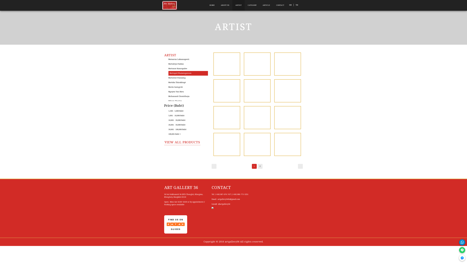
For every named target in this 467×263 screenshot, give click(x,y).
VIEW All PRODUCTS (182, 142)
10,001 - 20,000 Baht (176, 120)
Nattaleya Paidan (176, 64)
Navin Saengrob (175, 87)
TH (297, 5)
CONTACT (280, 5)
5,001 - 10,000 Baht (176, 115)
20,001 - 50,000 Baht (176, 124)
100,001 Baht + (174, 134)
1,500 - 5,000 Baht (176, 111)
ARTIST (238, 5)
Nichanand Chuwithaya (178, 96)
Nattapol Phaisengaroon (180, 73)
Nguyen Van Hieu (176, 91)
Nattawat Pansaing (177, 77)
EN (290, 5)
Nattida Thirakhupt (177, 82)
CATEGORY (252, 5)
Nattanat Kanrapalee (177, 68)
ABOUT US (225, 5)
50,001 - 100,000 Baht (177, 129)
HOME (212, 5)
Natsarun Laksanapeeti (178, 59)
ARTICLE (266, 5)
